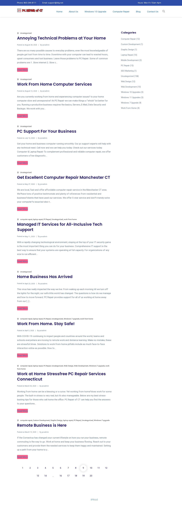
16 (60, 475)
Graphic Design (56, 420)
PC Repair (47, 219)
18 (76, 475)
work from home (70, 219)
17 (68, 475)
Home (59, 11)
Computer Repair (121, 11)
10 (91, 468)
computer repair (26, 219)
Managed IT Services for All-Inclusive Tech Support (59, 226)
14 (45, 475)
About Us (73, 11)
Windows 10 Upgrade (95, 11)
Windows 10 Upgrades (130, 92)
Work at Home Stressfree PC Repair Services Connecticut (61, 376)
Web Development (81, 366)
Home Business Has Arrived (44, 277)
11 (98, 468)
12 (106, 468)
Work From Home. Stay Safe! (46, 324)
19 (83, 475)
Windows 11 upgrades (130, 97)
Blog (138, 11)
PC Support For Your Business (46, 131)
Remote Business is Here (41, 425)
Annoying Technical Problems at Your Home (61, 38)
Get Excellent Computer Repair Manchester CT (63, 177)
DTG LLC (94, 500)
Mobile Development (130, 60)
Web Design (68, 366)
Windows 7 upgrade (71, 319)
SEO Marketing (127, 71)
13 (38, 475)
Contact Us (152, 11)
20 (91, 475)
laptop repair (38, 219)
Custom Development (41, 420)
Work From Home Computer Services (54, 84)
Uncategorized (26, 33)
